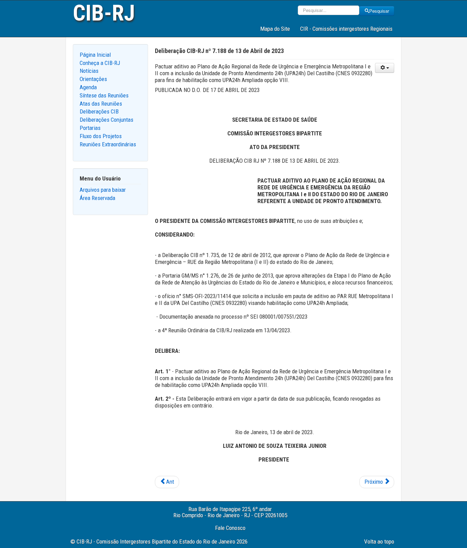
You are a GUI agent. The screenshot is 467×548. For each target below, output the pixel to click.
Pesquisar (379, 11)
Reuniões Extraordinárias (108, 144)
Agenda (88, 87)
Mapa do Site (275, 28)
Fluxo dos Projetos (101, 136)
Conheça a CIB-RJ (100, 62)
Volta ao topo (379, 541)
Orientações (93, 79)
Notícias (89, 70)
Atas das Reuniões (101, 103)
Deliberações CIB (99, 111)
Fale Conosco (230, 527)
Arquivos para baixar (103, 189)
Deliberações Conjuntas (106, 119)
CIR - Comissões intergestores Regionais (346, 28)
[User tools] (384, 68)
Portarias (90, 127)
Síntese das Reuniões (104, 95)
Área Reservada (97, 198)
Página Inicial (95, 54)
